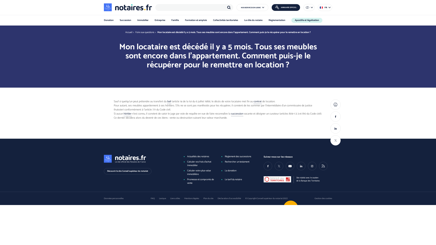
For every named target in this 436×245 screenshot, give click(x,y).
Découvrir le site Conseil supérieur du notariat (127, 171)
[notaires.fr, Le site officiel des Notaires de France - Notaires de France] (138, 159)
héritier (127, 113)
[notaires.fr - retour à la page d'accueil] (128, 7)
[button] (252, 7)
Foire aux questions (144, 32)
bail (169, 101)
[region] (194, 7)
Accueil (128, 32)
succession (237, 113)
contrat (258, 101)
